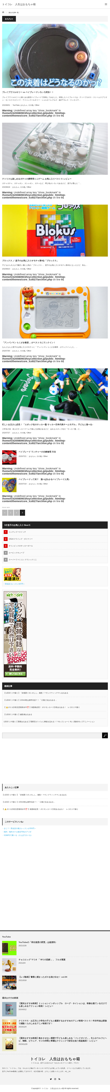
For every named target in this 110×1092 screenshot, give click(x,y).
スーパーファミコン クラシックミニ (23, 560)
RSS (59, 1079)
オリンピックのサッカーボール (21, 546)
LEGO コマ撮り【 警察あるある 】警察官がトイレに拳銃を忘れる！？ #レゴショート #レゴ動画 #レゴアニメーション (49, 722)
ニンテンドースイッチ (18, 532)
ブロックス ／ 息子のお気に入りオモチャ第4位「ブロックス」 (30, 260)
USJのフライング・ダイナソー (21, 539)
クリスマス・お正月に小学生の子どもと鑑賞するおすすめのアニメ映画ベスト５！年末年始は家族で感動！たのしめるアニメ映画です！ (63, 1022)
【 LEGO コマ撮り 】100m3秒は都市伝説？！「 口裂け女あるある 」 (30, 700)
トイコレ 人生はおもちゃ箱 (19, 4)
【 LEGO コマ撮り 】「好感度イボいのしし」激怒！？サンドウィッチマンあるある (36, 693)
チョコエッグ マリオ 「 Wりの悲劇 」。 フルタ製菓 (42, 959)
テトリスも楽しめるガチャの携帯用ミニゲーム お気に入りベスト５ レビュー (36, 179)
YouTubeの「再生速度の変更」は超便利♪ (37, 942)
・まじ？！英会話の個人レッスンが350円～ (19, 828)
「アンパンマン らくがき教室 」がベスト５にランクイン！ (28, 342)
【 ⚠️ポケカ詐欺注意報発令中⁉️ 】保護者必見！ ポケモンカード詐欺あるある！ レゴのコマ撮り (42, 707)
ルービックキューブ (16, 553)
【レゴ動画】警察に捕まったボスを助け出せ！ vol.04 (43, 977)
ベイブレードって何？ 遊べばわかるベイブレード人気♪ (44, 479)
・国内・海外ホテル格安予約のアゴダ (16, 832)
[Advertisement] (23, 763)
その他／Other (33, 105)
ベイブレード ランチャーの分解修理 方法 (37, 452)
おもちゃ (23, 105)
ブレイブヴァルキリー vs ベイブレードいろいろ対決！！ (28, 92)
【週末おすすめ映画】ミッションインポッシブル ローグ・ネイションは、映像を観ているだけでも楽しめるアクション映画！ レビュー (63, 1004)
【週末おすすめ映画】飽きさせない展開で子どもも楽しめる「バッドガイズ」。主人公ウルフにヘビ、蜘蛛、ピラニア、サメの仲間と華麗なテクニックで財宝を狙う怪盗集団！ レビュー (63, 1039)
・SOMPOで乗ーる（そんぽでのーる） (17, 835)
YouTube (16, 105)
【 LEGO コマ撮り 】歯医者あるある (18, 714)
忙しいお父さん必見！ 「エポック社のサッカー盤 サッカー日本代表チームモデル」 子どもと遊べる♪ (47, 424)
